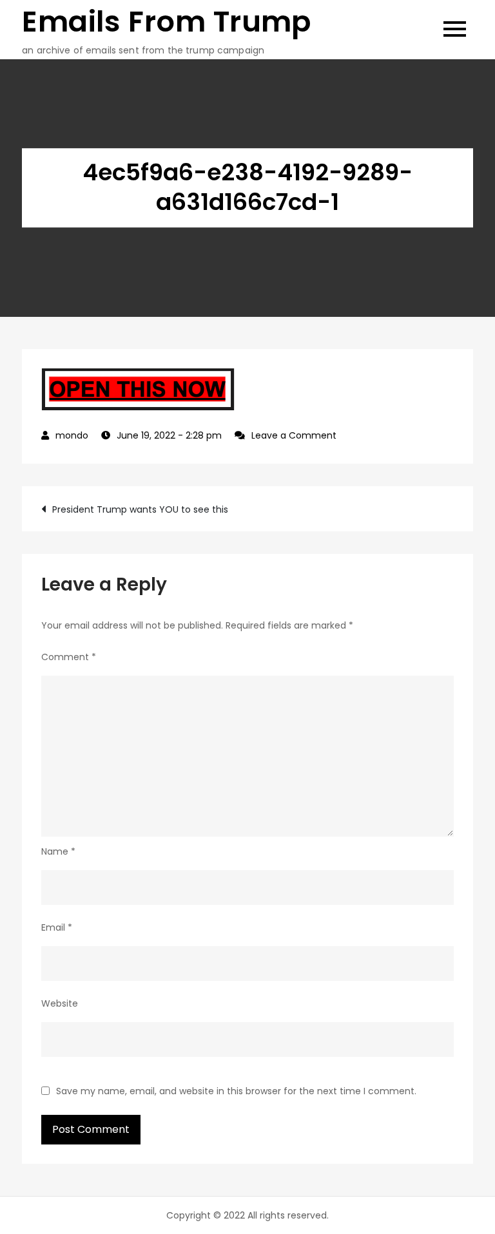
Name (58, 851)
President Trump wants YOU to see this (140, 509)
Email (56, 927)
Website (59, 1003)
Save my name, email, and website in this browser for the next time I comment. (236, 1091)
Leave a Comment (293, 435)
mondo (71, 435)
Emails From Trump (166, 21)
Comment (68, 656)
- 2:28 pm (169, 435)
